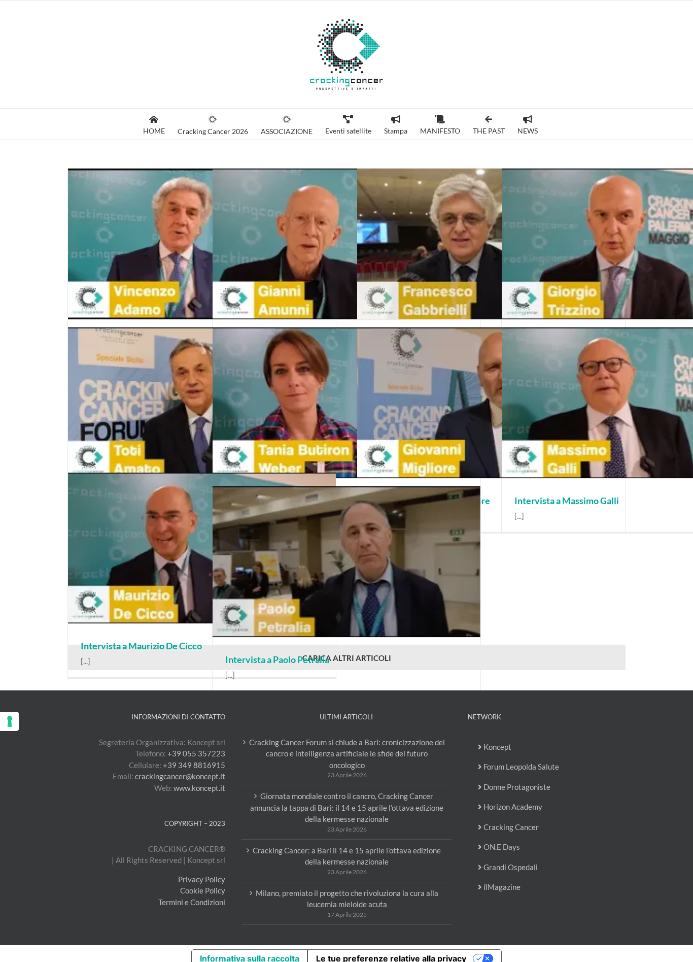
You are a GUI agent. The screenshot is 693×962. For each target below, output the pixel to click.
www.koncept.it (199, 787)
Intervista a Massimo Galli (566, 500)
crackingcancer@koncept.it (180, 776)
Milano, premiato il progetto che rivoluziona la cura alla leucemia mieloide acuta (347, 898)
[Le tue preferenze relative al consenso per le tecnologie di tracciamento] (9, 721)
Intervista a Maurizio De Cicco (141, 645)
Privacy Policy (201, 879)
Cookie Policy (202, 890)
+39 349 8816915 (194, 765)
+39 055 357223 (196, 753)
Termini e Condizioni (191, 902)
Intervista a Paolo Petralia (277, 659)
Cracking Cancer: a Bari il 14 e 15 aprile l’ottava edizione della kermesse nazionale (347, 856)
